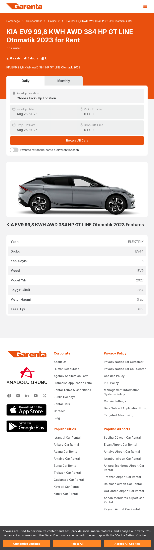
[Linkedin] (27, 396)
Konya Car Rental (66, 493)
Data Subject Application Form (125, 408)
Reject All (77, 544)
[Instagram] (18, 396)
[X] (45, 396)
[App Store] (26, 410)
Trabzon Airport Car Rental (122, 477)
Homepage (13, 20)
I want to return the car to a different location (49, 150)
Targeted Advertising (118, 415)
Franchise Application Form (73, 383)
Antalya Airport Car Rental (122, 451)
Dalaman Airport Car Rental (123, 484)
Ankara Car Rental (66, 444)
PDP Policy (111, 383)
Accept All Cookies (127, 544)
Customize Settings (26, 544)
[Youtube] (36, 396)
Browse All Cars (77, 140)
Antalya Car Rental (67, 458)
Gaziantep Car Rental (69, 479)
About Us (60, 362)
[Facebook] (9, 396)
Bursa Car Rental (65, 465)
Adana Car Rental (66, 451)
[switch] (14, 150)
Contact (59, 411)
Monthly (63, 81)
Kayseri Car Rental (67, 486)
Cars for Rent (34, 20)
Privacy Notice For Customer (123, 362)
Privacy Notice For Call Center (125, 369)
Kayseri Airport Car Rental (122, 509)
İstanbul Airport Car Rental (122, 458)
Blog (57, 418)
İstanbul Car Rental (67, 437)
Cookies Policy (114, 376)
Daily (25, 81)
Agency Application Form (71, 376)
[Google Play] (26, 426)
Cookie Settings (115, 401)
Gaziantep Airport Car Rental (124, 491)
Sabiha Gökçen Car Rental (122, 437)
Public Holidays (64, 397)
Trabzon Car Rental (67, 472)
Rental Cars (62, 404)
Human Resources (66, 369)
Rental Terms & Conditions (72, 390)
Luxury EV (54, 20)
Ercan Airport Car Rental (120, 444)
